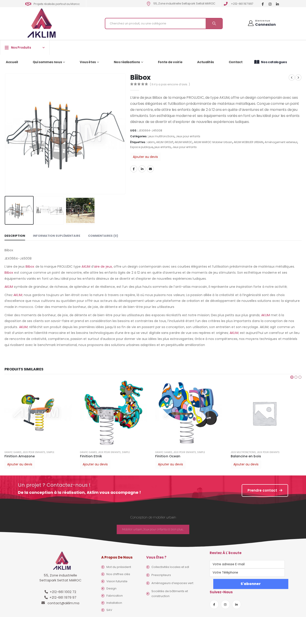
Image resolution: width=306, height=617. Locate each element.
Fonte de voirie (170, 62)
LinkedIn (142, 168)
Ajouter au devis (145, 157)
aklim (151, 142)
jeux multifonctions (162, 136)
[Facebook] (262, 4)
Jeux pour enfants (188, 136)
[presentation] (5, 133)
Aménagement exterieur (281, 142)
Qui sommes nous (47, 62)
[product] (39, 413)
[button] (292, 377)
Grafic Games (13, 452)
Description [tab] (14, 236)
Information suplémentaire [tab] (56, 236)
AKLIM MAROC (183, 142)
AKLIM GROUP (164, 142)
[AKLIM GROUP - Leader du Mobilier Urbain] (42, 23)
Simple (50, 452)
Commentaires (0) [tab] (103, 236)
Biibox (30, 266)
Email (150, 168)
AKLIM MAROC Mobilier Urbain (213, 142)
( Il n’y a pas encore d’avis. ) (170, 84)
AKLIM (86, 266)
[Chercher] (214, 23)
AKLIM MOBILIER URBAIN (248, 142)
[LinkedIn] (277, 4)
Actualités (205, 62)
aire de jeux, (103, 266)
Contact (236, 62)
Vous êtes (88, 62)
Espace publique (141, 147)
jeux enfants (162, 147)
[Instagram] (270, 4)
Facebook (133, 168)
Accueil (12, 62)
